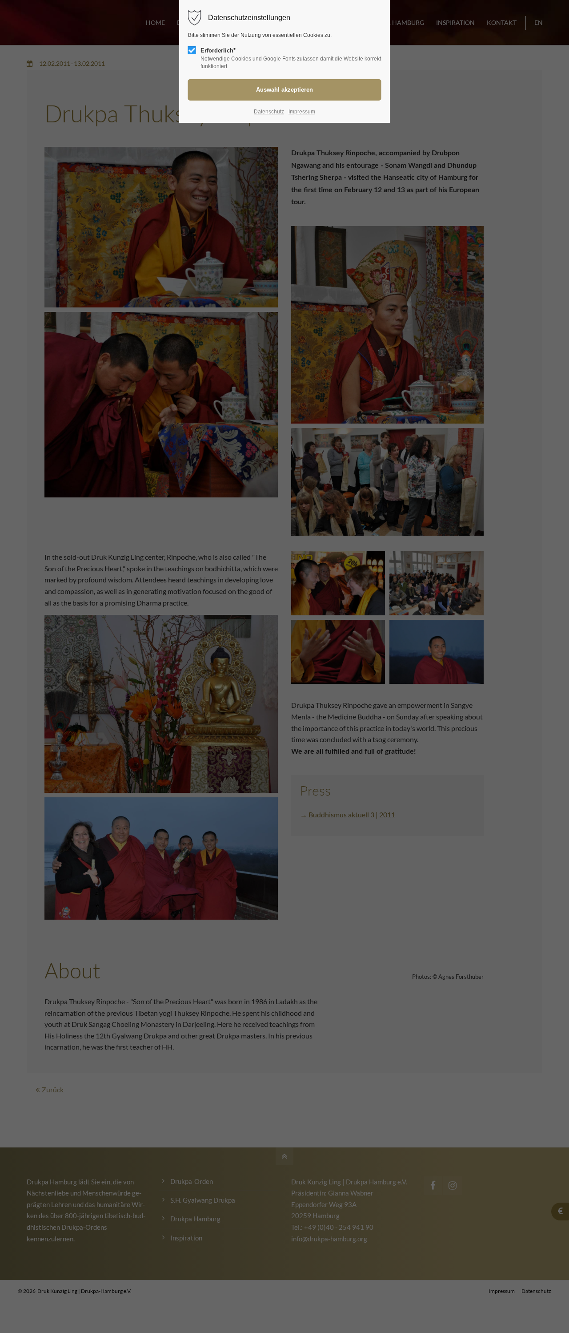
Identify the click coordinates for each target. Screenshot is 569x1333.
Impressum (302, 112)
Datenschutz (269, 112)
